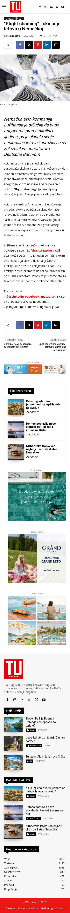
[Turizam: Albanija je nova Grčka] (13, 762)
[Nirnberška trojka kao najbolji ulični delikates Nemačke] (16, 452)
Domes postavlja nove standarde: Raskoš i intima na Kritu (41, 427)
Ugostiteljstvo (34, 745)
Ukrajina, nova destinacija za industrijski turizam (18, 345)
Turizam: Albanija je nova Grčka (45, 756)
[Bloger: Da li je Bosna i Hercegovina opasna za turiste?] (13, 724)
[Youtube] (63, 7)
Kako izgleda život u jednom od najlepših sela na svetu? (43, 405)
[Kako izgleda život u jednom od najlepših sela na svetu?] (16, 407)
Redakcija (14, 35)
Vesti (20, 18)
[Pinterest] (38, 45)
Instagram (49, 296)
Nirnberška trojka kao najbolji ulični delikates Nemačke (41, 449)
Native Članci (33, 818)
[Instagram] (45, 7)
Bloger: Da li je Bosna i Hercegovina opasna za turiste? (41, 722)
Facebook (32, 296)
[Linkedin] (51, 7)
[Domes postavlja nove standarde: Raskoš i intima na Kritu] (16, 429)
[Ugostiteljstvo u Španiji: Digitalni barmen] (13, 743)
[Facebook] (40, 7)
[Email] (56, 45)
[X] (57, 7)
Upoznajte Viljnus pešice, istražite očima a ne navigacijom (52, 347)
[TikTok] (29, 699)
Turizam (10, 18)
